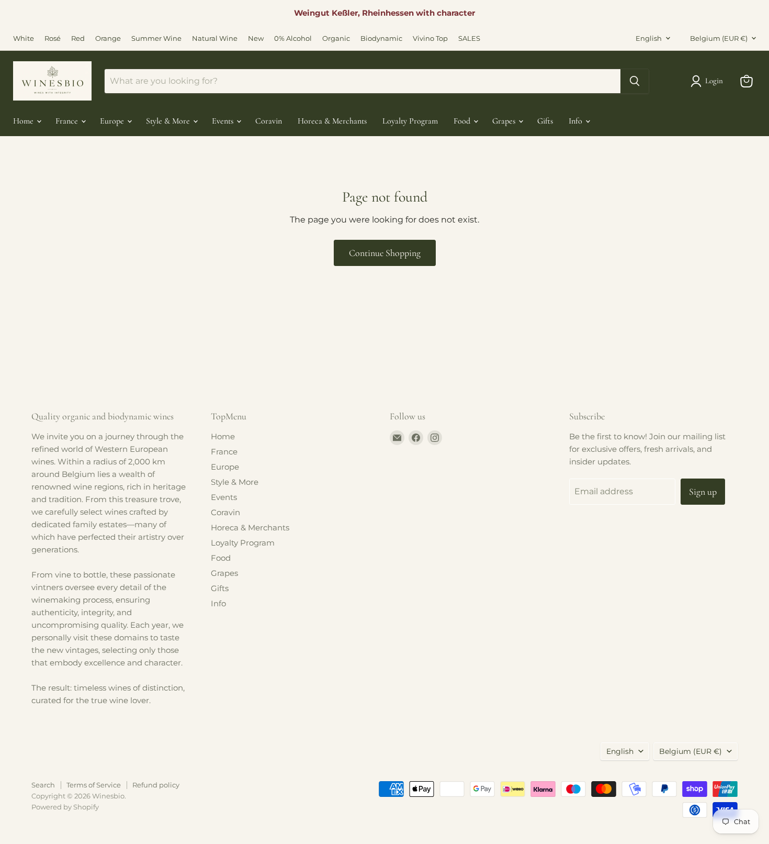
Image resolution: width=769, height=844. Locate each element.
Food (463, 121)
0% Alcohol (293, 38)
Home (24, 121)
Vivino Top (430, 38)
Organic (336, 38)
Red (78, 38)
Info (576, 121)
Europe (113, 121)
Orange (108, 38)
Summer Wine (156, 38)
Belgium (719, 38)
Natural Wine (215, 38)
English (649, 38)
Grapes (504, 121)
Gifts (545, 121)
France (67, 121)
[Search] (634, 81)
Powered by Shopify (65, 807)
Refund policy (155, 785)
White (23, 38)
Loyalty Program (410, 121)
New (256, 38)
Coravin (268, 121)
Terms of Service (93, 785)
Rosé (52, 38)
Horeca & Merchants (332, 121)
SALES (469, 38)
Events (223, 121)
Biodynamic (381, 38)
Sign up (703, 491)
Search (43, 785)
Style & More (169, 121)
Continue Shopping (385, 253)
